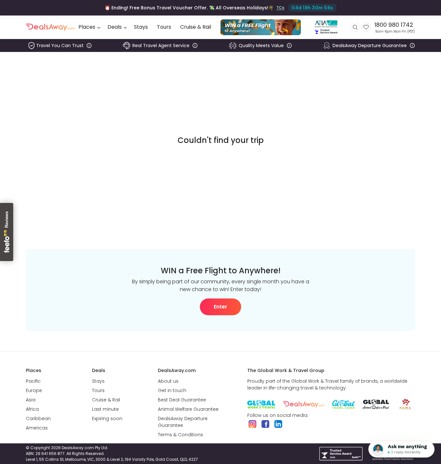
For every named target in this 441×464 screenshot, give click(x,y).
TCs (280, 7)
